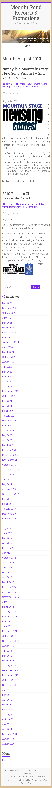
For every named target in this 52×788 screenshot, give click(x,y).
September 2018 (10, 494)
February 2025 (9, 332)
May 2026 (7, 303)
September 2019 (10, 469)
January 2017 (9, 553)
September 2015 (10, 597)
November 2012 (10, 675)
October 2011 (9, 719)
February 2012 (9, 709)
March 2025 (8, 327)
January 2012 (9, 714)
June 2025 (7, 318)
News (13, 780)
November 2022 (10, 376)
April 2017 (7, 543)
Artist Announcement (30, 84)
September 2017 (10, 523)
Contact (35, 780)
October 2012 (9, 680)
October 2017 (9, 518)
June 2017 (7, 533)
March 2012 (8, 704)
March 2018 (8, 504)
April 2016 (7, 577)
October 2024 (9, 337)
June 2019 (7, 479)
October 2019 (9, 464)
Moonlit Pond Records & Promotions (26, 12)
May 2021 (7, 401)
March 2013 (8, 660)
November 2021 (10, 391)
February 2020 (9, 450)
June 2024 (7, 347)
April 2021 (7, 406)
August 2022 (8, 381)
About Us (26, 780)
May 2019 (7, 484)
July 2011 (7, 724)
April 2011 (7, 729)
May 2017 (7, 538)
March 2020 (8, 445)
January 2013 (9, 665)
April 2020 (7, 440)
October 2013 (9, 636)
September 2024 (10, 342)
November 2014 (10, 616)
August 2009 (8, 744)
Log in (5, 760)
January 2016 (9, 592)
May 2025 (7, 322)
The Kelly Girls (26, 783)
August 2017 (8, 528)
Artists (19, 780)
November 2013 (10, 631)
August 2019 (8, 474)
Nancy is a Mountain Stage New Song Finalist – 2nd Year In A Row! (25, 73)
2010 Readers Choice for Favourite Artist (22, 195)
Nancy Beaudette (30, 86)
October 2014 (9, 621)
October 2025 (9, 313)
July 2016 (7, 567)
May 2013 (7, 655)
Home (7, 780)
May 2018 (7, 499)
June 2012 (7, 690)
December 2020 (10, 420)
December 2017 (10, 513)
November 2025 (10, 308)
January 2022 (9, 386)
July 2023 (7, 367)
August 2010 (8, 739)
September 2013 (10, 641)
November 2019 (10, 460)
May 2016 (7, 572)
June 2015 (7, 602)
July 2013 (7, 651)
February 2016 (9, 587)
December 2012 (10, 670)
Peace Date (43, 780)
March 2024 (8, 352)
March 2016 (8, 582)
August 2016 (8, 562)
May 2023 (7, 371)
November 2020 (10, 425)
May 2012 (7, 695)
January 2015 (9, 611)
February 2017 (9, 548)
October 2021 (9, 396)
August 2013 (8, 646)
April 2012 (7, 699)
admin (9, 84)
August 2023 (8, 362)
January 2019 (9, 489)
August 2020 (8, 430)
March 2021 (8, 411)
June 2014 (7, 626)
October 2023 (9, 357)
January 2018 (9, 509)
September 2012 (10, 685)
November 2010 (10, 734)
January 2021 (9, 415)
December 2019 (10, 455)
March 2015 (8, 606)
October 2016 (9, 557)
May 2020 (7, 435)
